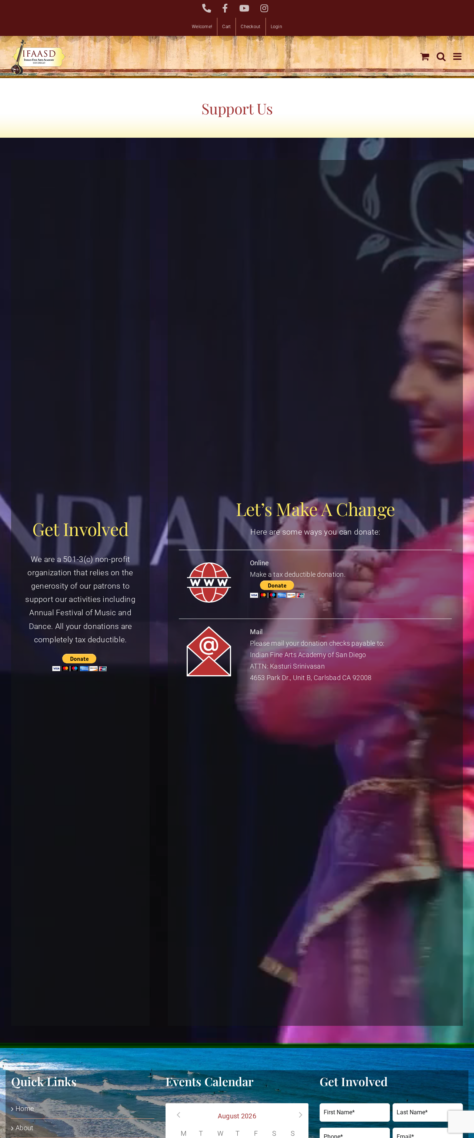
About (24, 1128)
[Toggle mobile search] (441, 56)
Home (25, 1108)
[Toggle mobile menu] (458, 56)
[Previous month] (175, 1115)
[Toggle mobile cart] (424, 56)
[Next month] (298, 1115)
